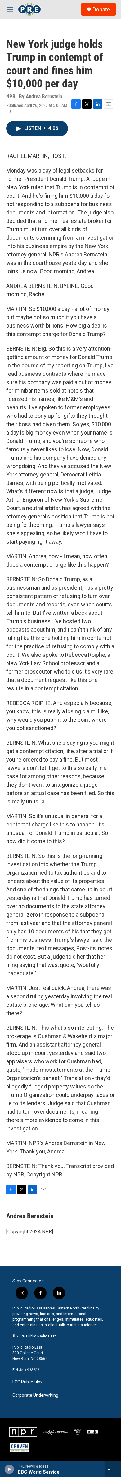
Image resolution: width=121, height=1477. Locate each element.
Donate (101, 9)
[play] (9, 1469)
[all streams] (113, 1469)
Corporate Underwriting (35, 1395)
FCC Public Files (27, 1382)
